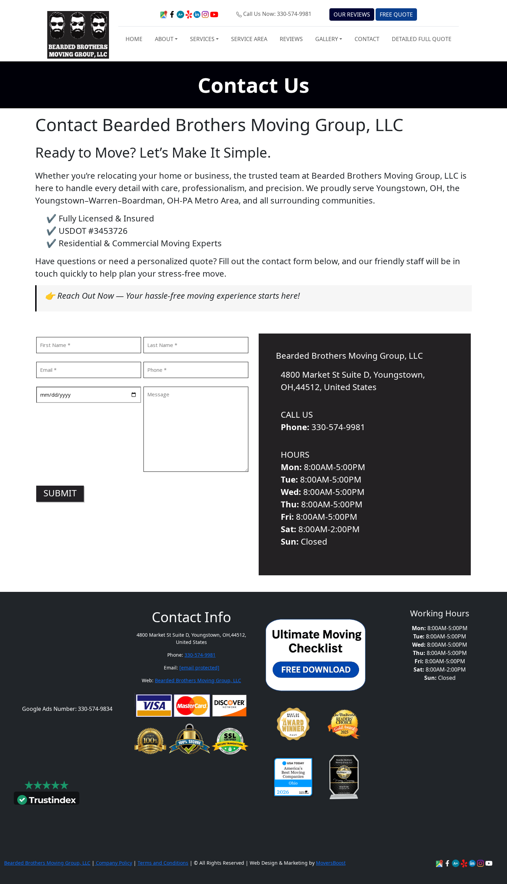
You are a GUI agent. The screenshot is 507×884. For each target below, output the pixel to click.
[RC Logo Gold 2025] (344, 724)
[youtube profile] (214, 14)
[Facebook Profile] (448, 863)
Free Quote (396, 14)
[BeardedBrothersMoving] (440, 863)
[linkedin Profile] (465, 863)
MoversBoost (331, 863)
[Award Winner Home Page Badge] (293, 724)
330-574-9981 (200, 655)
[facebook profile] (173, 14)
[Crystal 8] (344, 777)
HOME (134, 39)
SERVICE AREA (249, 39)
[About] (473, 863)
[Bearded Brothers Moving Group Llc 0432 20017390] (456, 863)
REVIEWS (291, 39)
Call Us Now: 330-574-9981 (277, 14)
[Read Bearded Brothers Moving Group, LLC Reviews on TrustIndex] (46, 799)
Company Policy (113, 863)
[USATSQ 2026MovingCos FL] (293, 777)
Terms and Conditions (163, 863)
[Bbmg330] (481, 863)
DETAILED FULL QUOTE (421, 39)
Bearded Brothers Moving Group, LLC (198, 680)
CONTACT (367, 39)
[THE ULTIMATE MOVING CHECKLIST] (316, 654)
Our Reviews (352, 14)
